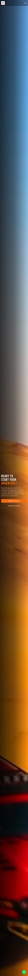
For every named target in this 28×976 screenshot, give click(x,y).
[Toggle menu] (25, 2)
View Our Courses (14, 501)
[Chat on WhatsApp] (24, 972)
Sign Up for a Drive (14, 506)
